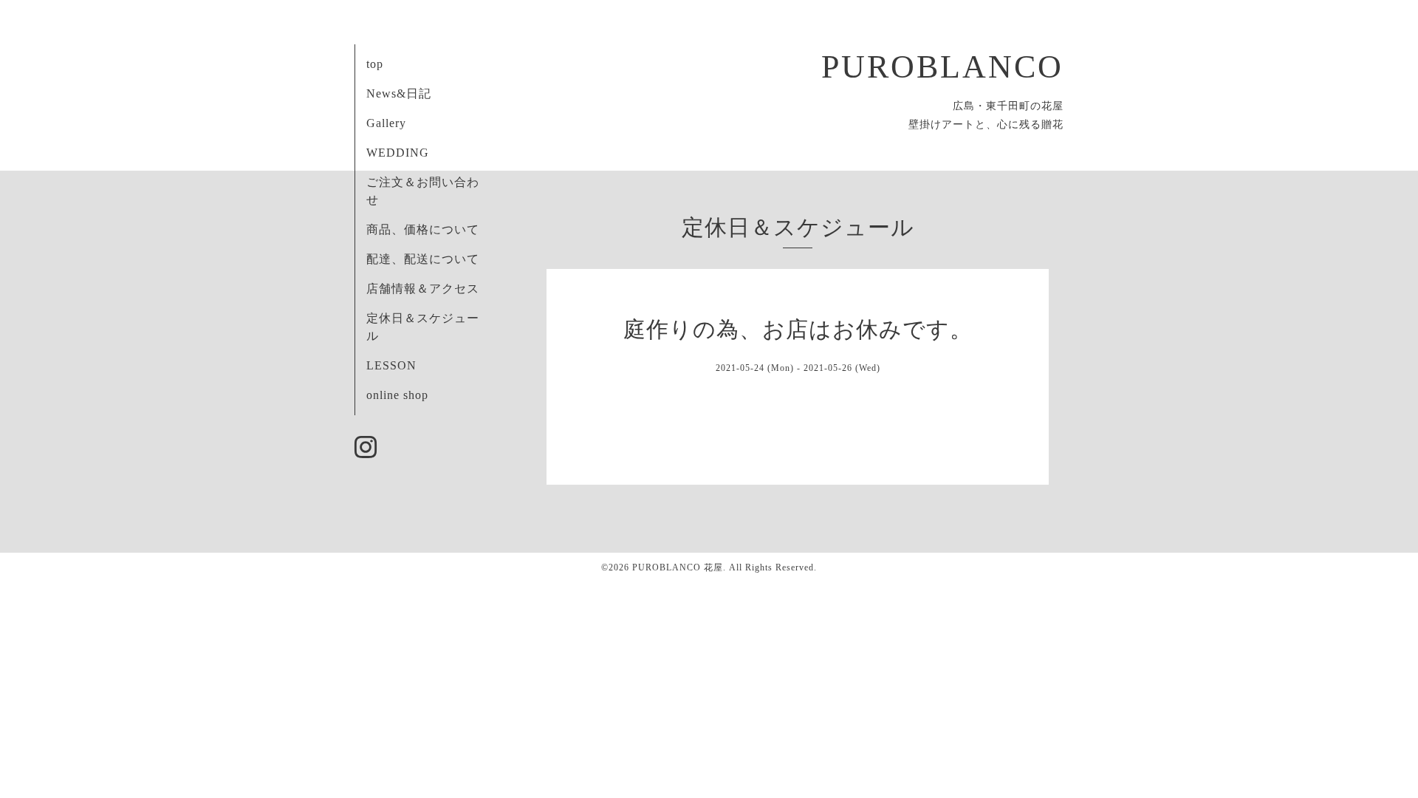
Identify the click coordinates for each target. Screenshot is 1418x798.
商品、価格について (422, 229)
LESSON (391, 365)
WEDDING (397, 152)
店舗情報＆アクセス (422, 288)
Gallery (386, 123)
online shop (397, 395)
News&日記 (398, 93)
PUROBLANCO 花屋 (677, 567)
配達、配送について (422, 259)
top (374, 64)
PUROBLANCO (942, 67)
